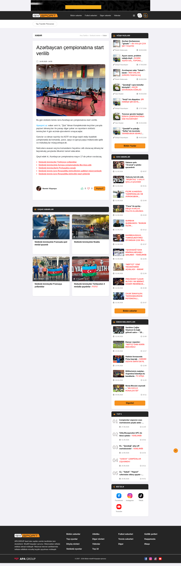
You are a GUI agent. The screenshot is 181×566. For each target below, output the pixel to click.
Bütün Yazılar (130, 146)
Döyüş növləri (72, 544)
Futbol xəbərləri (91, 15)
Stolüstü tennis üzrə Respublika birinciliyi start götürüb (64, 174)
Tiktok (141, 500)
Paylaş (99, 188)
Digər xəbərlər (105, 15)
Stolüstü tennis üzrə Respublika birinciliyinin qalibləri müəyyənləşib (70, 171)
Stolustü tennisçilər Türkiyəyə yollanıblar (58, 162)
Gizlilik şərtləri (150, 534)
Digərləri (130, 403)
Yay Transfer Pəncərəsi (45, 24)
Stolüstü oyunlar (74, 549)
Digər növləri (98, 539)
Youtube (119, 511)
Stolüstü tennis (95, 35)
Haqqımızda (149, 539)
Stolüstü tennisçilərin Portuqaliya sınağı (57, 168)
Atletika (95, 534)
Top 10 (95, 549)
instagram (129, 500)
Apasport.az (41, 125)
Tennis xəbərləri (125, 539)
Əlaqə (147, 544)
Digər (120, 544)
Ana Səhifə (84, 35)
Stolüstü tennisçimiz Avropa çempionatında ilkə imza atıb (65, 165)
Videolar (117, 15)
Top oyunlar (72, 539)
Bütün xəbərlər (76, 15)
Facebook (118, 500)
